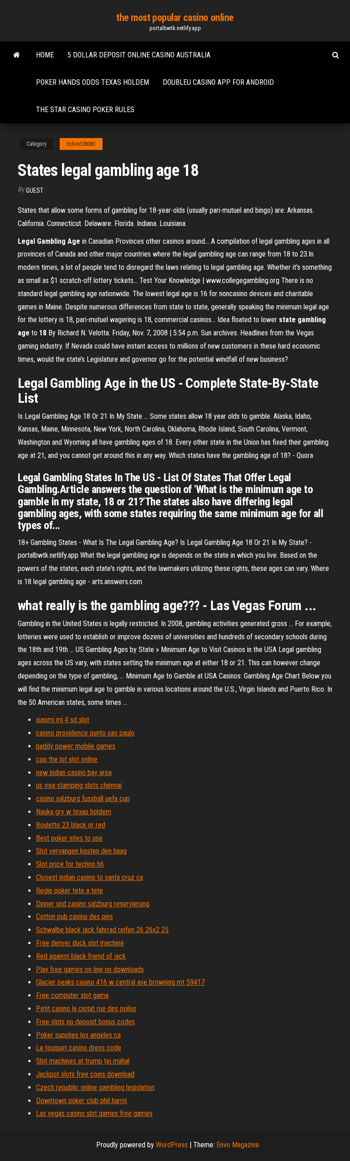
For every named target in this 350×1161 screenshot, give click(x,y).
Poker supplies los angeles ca (78, 1035)
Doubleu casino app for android (218, 82)
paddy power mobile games (75, 746)
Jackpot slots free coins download (85, 1074)
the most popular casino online (175, 17)
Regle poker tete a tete (69, 890)
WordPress (172, 1144)
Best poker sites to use (69, 838)
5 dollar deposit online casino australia (139, 55)
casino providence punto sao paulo (85, 733)
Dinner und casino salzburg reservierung (92, 903)
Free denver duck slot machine (80, 943)
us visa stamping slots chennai (79, 785)
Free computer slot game (72, 995)
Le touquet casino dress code (78, 1047)
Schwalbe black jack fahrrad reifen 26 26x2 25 (102, 929)
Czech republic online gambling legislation (95, 1087)
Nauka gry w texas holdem (73, 811)
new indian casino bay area (74, 772)
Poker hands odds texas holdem (92, 82)
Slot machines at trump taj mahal (82, 1061)
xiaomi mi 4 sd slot (62, 719)
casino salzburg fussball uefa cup (83, 798)
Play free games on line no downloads (90, 969)
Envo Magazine (237, 1144)
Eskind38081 (81, 144)
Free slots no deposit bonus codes (85, 1021)
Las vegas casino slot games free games (94, 1113)
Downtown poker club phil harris (81, 1100)
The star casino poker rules (85, 109)
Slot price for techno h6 (70, 864)
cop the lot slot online (67, 759)
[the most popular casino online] (16, 55)
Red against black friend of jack (81, 956)
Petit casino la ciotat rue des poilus (86, 1008)
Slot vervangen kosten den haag (81, 851)
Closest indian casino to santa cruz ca (89, 877)
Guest (34, 190)
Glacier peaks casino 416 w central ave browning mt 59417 (120, 982)
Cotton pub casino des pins (74, 916)
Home (45, 55)
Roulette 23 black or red (70, 825)
